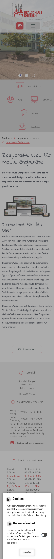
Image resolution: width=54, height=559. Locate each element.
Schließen (27, 552)
